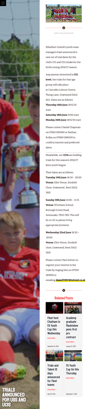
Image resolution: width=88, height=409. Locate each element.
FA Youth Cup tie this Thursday (72, 369)
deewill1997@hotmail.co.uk (70, 280)
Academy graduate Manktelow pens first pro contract (72, 327)
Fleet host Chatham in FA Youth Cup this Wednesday (53, 325)
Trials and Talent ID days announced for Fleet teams (53, 374)
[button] (3, 3)
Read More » (51, 338)
